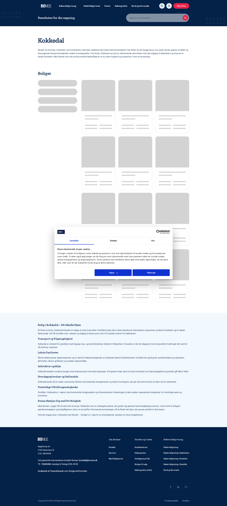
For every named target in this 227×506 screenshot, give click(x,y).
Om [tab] (152, 240)
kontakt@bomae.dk (88, 460)
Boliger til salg (141, 464)
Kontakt (112, 447)
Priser (107, 6)
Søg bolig (181, 6)
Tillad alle (151, 273)
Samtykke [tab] (74, 240)
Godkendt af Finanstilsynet (51, 471)
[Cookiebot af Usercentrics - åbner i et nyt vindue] (158, 232)
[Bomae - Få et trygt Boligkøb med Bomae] (46, 6)
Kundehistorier (141, 447)
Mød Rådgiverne (92, 6)
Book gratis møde (140, 6)
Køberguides (121, 6)
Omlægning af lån (142, 459)
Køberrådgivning (67, 6)
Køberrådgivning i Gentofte (175, 464)
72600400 (46, 464)
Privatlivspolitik (171, 501)
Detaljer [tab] (113, 240)
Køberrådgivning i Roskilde (175, 459)
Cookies (185, 501)
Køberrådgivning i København (176, 453)
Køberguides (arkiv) (143, 470)
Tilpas (111, 273)
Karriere (112, 453)
